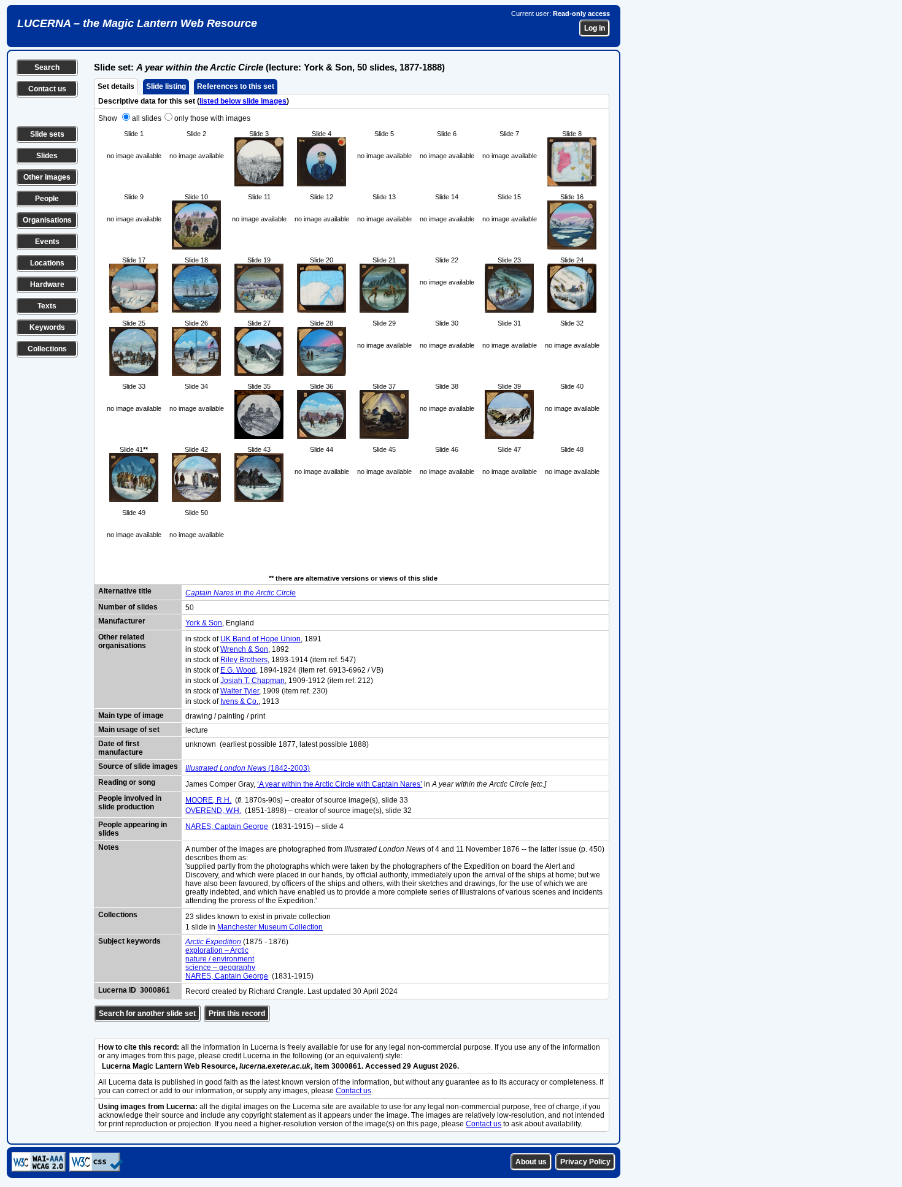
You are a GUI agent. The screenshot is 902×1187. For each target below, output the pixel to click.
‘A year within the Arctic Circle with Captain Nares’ (339, 784)
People (47, 198)
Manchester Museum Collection (270, 927)
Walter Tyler (239, 691)
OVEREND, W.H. (213, 810)
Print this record (237, 1013)
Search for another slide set (147, 1013)
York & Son (203, 623)
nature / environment (219, 959)
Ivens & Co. (239, 701)
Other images (47, 177)
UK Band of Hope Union (260, 639)
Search (47, 67)
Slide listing (166, 86)
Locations (47, 263)
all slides (146, 118)
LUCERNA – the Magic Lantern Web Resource (137, 23)
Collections (47, 349)
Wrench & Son (244, 649)
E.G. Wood (238, 670)
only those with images (212, 118)
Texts (46, 306)
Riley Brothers (244, 659)
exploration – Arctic (217, 950)
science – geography (220, 967)
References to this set (235, 86)
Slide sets (47, 134)
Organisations (47, 220)
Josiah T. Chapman (252, 680)
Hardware (47, 284)
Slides (47, 155)
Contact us (47, 89)
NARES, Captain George (226, 826)
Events (47, 241)
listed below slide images (243, 101)
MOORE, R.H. (208, 800)
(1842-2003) (247, 768)
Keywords (47, 327)
